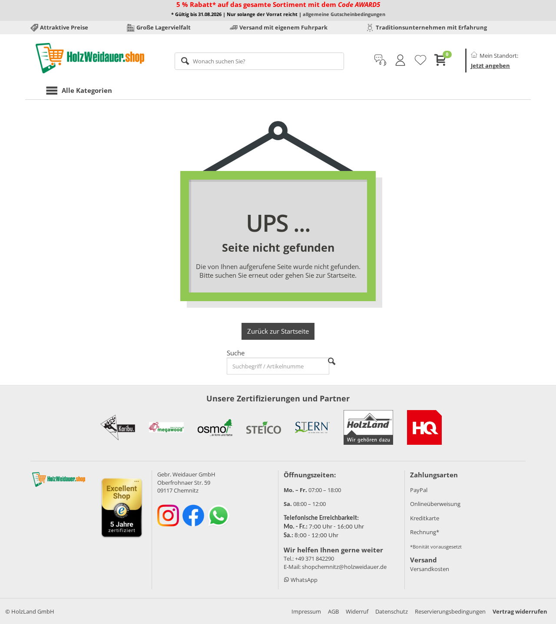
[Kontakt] (380, 60)
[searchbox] (259, 61)
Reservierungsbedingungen (450, 611)
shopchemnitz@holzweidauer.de (344, 567)
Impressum (306, 611)
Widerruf (357, 611)
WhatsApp (303, 580)
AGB (333, 611)
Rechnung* (424, 532)
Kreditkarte (424, 518)
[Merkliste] (420, 60)
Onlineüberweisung (435, 504)
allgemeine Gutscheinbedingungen (344, 14)
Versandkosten (429, 569)
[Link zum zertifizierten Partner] (117, 427)
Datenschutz (391, 611)
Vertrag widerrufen (520, 611)
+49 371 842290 (314, 558)
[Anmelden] (400, 60)
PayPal (418, 490)
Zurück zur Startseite (278, 331)
